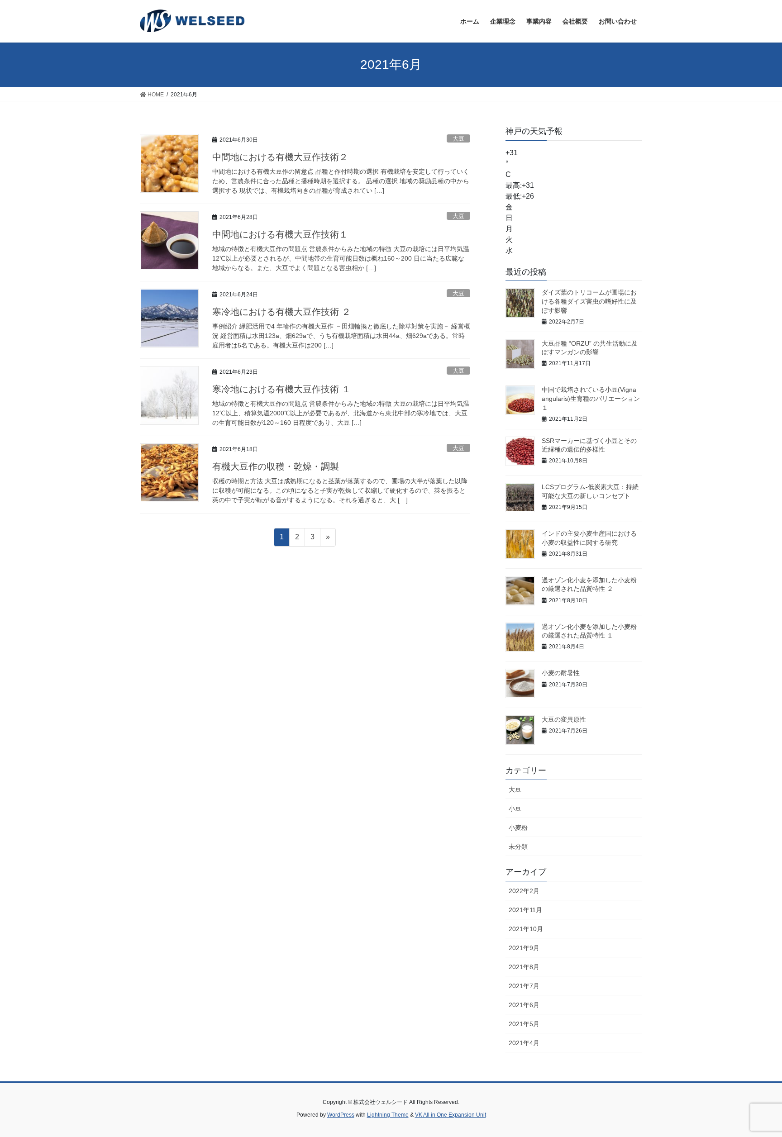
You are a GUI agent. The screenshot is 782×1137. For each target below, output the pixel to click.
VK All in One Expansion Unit (450, 1115)
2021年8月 (524, 966)
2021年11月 (525, 909)
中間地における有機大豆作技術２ (280, 157)
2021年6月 (524, 1005)
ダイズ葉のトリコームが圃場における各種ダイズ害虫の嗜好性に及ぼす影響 (589, 301)
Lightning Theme (388, 1115)
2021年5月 (524, 1024)
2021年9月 (524, 947)
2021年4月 (524, 1043)
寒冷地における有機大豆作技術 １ (281, 389)
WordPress (340, 1115)
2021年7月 (524, 986)
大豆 (458, 138)
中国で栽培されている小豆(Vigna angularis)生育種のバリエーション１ (591, 398)
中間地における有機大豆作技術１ (280, 234)
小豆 (515, 808)
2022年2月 (524, 890)
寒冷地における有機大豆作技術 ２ (281, 312)
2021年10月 (526, 928)
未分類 (518, 846)
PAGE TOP (755, 1095)
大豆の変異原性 (564, 719)
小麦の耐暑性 (561, 672)
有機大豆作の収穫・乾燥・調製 (275, 466)
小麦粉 (518, 827)
